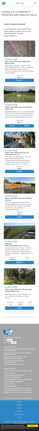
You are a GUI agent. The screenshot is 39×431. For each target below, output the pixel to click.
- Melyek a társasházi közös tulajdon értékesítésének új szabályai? (15, 357)
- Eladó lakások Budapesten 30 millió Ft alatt (17, 390)
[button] (19, 3)
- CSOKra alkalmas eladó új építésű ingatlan (17, 370)
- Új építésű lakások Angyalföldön (14, 375)
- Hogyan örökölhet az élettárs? (13, 364)
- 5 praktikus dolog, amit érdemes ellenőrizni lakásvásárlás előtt (17, 353)
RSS (19, 417)
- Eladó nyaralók (8, 384)
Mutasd (10, 340)
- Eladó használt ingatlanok (12, 377)
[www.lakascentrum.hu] (4, 3)
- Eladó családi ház (9, 373)
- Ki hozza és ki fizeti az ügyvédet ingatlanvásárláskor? (14, 361)
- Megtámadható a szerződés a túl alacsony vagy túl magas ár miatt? (19, 349)
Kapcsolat (19, 408)
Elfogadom (32, 425)
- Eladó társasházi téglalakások (13, 381)
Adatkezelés (20, 405)
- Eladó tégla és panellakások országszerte (17, 388)
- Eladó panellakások (10, 386)
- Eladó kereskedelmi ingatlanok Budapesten (17, 379)
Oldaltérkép (19, 401)
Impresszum (19, 411)
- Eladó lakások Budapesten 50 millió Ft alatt (17, 392)
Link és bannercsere (20, 414)
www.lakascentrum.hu (12, 338)
